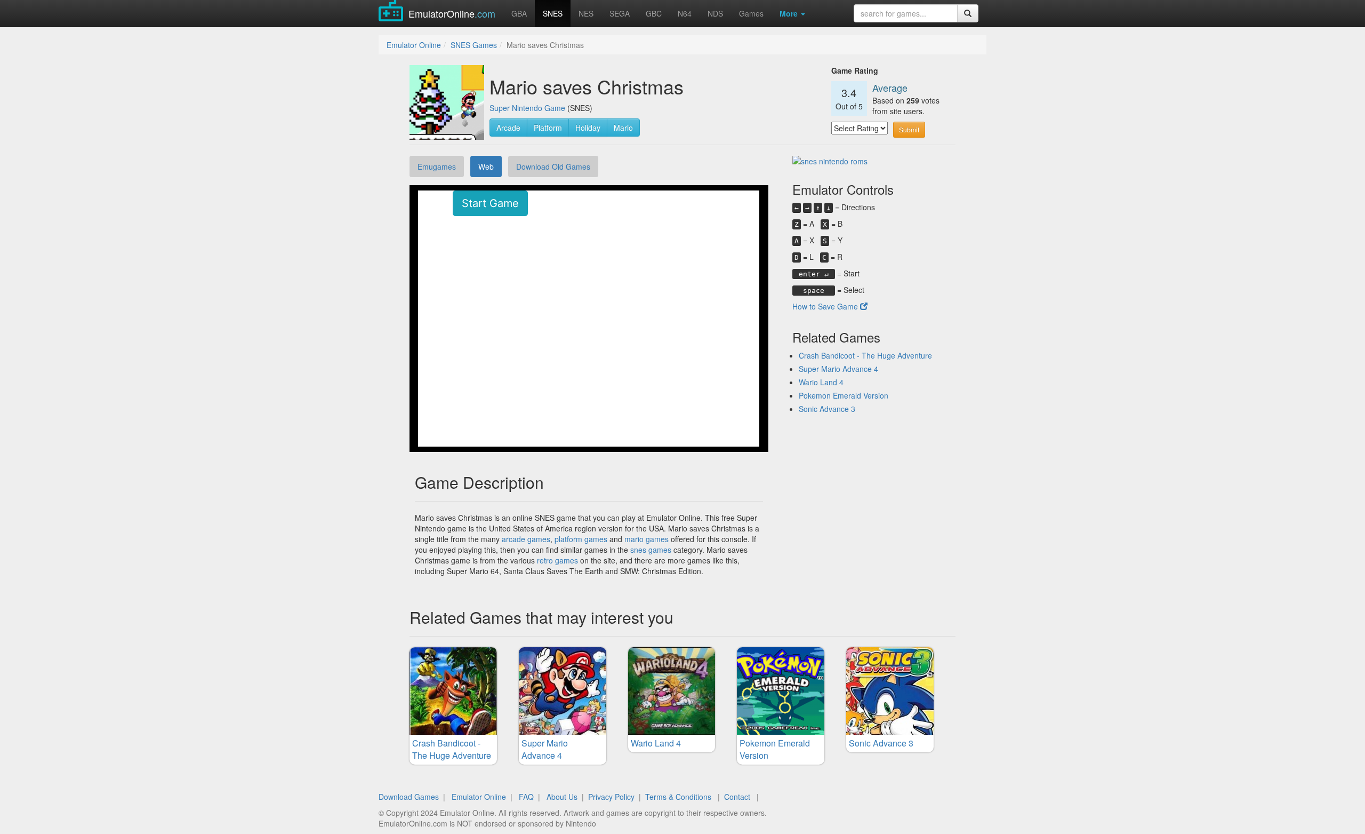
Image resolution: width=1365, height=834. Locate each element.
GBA (519, 13)
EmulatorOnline (451, 13)
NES (586, 13)
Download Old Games (553, 166)
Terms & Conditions (678, 796)
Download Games (409, 796)
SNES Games (474, 44)
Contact (737, 796)
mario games (646, 539)
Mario (623, 127)
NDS (715, 13)
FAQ (526, 796)
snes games (650, 549)
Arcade (508, 127)
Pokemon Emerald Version (843, 395)
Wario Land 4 (821, 382)
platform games (581, 539)
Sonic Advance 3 (827, 408)
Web (486, 166)
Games (751, 13)
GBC (654, 13)
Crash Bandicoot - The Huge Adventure (865, 355)
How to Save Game (826, 306)
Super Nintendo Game (527, 107)
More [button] (790, 13)
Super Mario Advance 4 (838, 368)
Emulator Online (414, 44)
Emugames (436, 166)
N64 (685, 13)
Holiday (587, 127)
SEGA (619, 13)
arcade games (526, 539)
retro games (557, 560)
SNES (553, 13)
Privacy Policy (611, 796)
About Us (562, 796)
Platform (548, 127)
